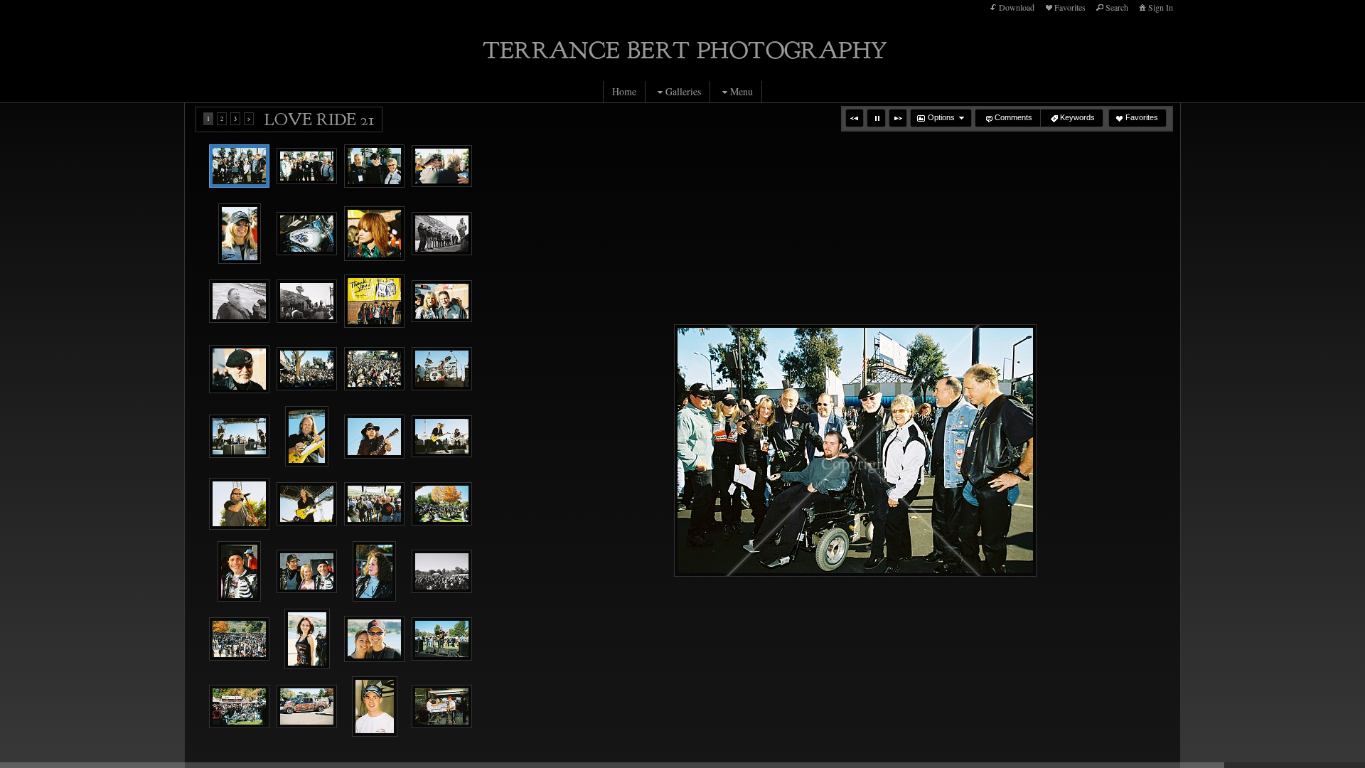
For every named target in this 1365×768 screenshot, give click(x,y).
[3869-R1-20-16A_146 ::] (239, 706)
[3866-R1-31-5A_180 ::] (442, 504)
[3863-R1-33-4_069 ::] (374, 234)
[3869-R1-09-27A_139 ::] (307, 639)
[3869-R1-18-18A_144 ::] (442, 639)
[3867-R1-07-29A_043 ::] (239, 571)
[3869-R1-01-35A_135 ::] (239, 639)
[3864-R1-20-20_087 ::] (306, 301)
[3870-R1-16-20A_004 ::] (442, 706)
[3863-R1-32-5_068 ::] (306, 233)
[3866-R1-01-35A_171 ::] (442, 369)
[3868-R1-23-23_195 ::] (442, 571)
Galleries (683, 91)
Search (1117, 7)
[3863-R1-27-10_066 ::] (442, 166)
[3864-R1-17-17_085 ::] (442, 233)
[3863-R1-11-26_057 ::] (239, 166)
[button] (854, 118)
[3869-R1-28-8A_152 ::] (306, 706)
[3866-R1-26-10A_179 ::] (374, 504)
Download (1016, 7)
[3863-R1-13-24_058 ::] (306, 166)
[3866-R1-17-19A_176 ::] (239, 503)
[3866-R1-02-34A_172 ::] (239, 436)
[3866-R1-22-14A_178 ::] (306, 504)
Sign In (1160, 7)
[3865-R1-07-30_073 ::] (374, 301)
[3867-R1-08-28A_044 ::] (306, 571)
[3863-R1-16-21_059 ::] (374, 166)
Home (624, 91)
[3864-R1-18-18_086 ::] (239, 301)
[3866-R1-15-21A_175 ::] (442, 436)
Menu (741, 91)
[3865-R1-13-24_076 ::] (239, 369)
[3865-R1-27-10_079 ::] (306, 369)
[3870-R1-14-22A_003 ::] (374, 706)
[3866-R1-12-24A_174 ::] (374, 436)
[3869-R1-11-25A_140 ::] (374, 639)
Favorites (1070, 7)
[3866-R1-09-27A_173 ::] (307, 436)
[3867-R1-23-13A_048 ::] (374, 571)
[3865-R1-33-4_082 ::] (374, 369)
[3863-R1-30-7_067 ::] (239, 233)
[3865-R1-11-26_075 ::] (442, 301)
